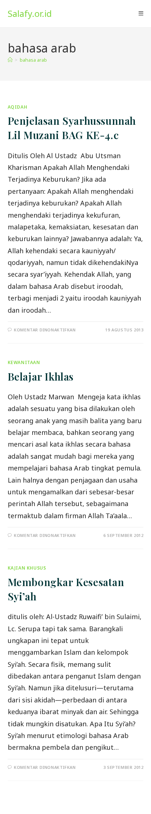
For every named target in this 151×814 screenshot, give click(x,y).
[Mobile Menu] (141, 13)
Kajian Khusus (27, 568)
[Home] (10, 60)
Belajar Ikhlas (41, 376)
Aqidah (17, 107)
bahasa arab (33, 60)
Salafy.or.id (30, 13)
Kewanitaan (24, 362)
